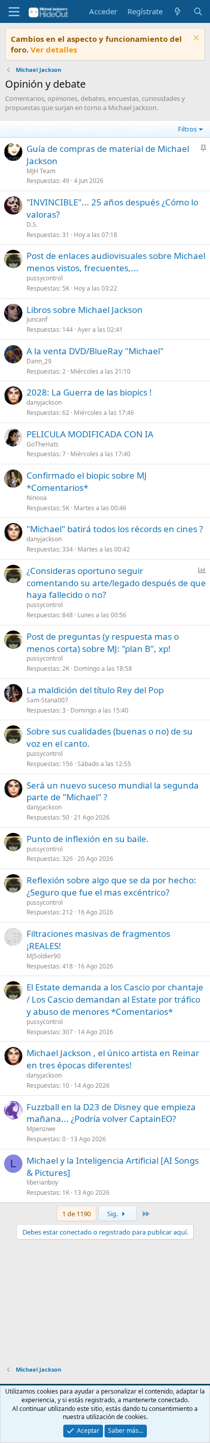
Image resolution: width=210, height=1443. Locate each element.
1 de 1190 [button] (76, 1213)
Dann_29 (39, 361)
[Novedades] (178, 11)
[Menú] (14, 12)
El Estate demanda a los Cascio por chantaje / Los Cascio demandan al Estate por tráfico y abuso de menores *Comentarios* (115, 999)
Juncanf (37, 319)
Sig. (113, 1213)
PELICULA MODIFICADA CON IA (90, 434)
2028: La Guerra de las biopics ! (89, 392)
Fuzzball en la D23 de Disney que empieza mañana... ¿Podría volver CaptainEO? (111, 1113)
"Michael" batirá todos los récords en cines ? (115, 529)
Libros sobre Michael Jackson (85, 310)
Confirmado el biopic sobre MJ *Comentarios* (87, 481)
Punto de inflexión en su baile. (88, 839)
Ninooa (37, 497)
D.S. (32, 224)
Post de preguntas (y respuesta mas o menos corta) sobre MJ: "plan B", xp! (103, 642)
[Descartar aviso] (195, 39)
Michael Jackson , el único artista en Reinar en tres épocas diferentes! (113, 1059)
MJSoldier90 (44, 956)
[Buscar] (198, 11)
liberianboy (42, 1182)
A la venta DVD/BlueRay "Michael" (95, 351)
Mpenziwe (41, 1128)
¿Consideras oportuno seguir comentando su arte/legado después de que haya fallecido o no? (116, 583)
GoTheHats (43, 444)
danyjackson (44, 402)
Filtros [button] (187, 129)
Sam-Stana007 (47, 700)
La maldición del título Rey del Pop (95, 690)
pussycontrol (45, 278)
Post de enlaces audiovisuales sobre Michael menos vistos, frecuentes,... (116, 262)
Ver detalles (54, 49)
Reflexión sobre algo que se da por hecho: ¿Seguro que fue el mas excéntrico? (111, 886)
